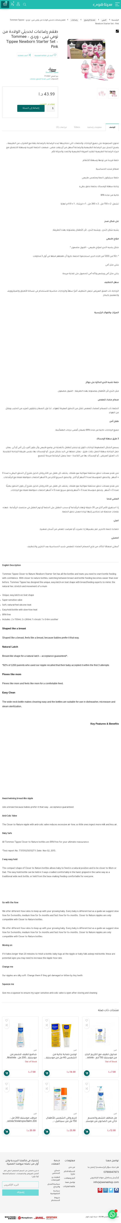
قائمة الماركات (69, 1187)
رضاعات (74, 20)
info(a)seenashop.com (106, 1182)
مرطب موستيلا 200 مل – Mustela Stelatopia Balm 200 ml (21, 1121)
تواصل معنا (70, 1182)
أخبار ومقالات (69, 1178)
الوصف (112, 127)
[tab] (112, 127)
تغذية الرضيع (89, 20)
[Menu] (117, 4)
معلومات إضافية (95, 127)
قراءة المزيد (87, 1073)
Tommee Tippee (51, 73)
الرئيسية (115, 20)
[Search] (24, 4)
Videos (77, 127)
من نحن (71, 1167)
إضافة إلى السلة (31, 108)
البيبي (104, 20)
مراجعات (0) (61, 127)
